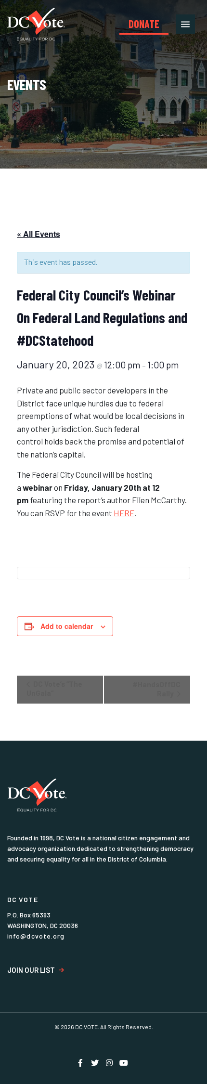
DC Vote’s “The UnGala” (54, 688)
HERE (124, 513)
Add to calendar (66, 626)
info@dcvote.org (36, 936)
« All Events (38, 233)
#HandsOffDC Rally (156, 689)
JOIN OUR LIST (31, 970)
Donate (144, 23)
